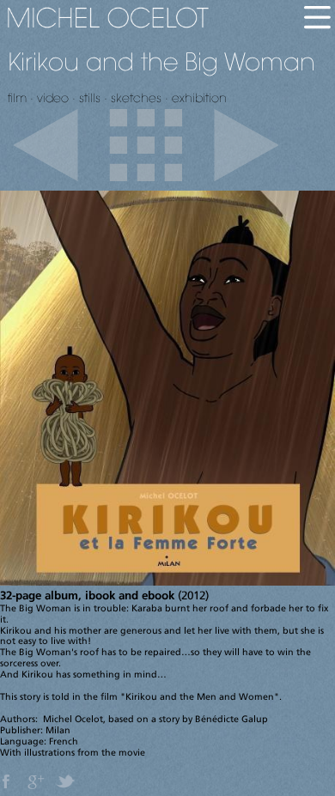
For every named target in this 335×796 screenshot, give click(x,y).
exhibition (199, 97)
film (17, 97)
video (53, 97)
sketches (136, 97)
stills (89, 97)
